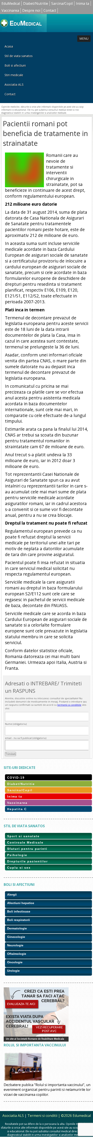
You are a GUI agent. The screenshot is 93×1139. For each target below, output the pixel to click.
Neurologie (15, 945)
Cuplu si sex (19, 867)
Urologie (13, 970)
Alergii (12, 894)
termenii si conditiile (69, 704)
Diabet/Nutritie (35, 3)
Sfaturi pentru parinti (27, 848)
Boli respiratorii (18, 920)
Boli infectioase (18, 911)
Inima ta (82, 3)
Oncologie (14, 962)
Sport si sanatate (23, 836)
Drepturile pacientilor (27, 861)
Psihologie (17, 855)
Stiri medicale (14, 75)
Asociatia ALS (14, 84)
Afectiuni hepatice (20, 903)
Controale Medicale (25, 842)
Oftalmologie (16, 953)
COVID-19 (16, 777)
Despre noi (31, 10)
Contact (49, 10)
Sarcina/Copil (62, 3)
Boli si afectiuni (15, 65)
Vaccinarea (10, 10)
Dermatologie (17, 928)
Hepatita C (17, 809)
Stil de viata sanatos (19, 56)
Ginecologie (16, 937)
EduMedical (11, 3)
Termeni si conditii (42, 1115)
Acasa (9, 46)
